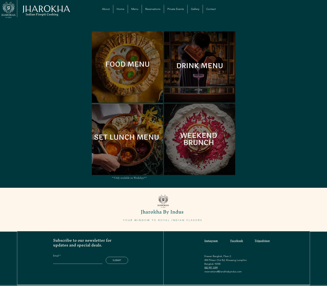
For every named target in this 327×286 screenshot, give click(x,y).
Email (56, 255)
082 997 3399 (211, 267)
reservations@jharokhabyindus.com (223, 271)
